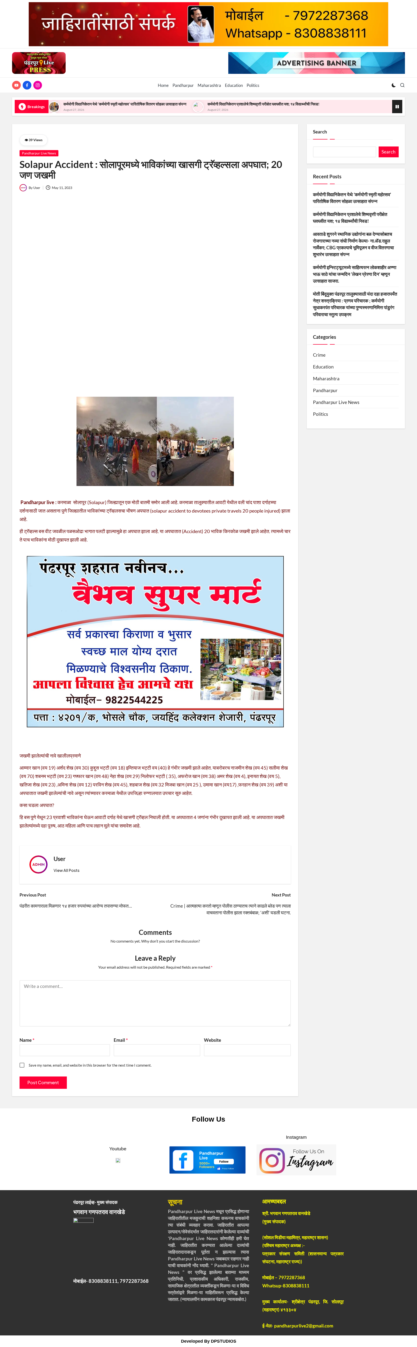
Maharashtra (326, 378)
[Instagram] (38, 85)
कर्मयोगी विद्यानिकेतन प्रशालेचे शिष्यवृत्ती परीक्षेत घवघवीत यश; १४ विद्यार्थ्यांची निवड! (264, 104)
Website (212, 1040)
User (60, 858)
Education (323, 366)
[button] (66, 870)
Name (27, 1040)
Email (121, 1040)
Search (320, 131)
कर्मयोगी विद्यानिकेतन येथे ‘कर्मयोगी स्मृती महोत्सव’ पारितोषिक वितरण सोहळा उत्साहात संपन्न (124, 104)
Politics (320, 414)
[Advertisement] (155, 288)
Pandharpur (325, 390)
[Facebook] (28, 85)
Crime (319, 355)
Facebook (207, 1137)
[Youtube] (17, 85)
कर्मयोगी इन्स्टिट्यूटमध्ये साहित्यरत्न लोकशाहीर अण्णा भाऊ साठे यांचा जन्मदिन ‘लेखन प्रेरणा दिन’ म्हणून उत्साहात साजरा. (354, 274)
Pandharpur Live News (39, 153)
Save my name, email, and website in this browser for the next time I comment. (90, 1065)
